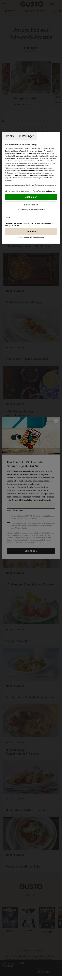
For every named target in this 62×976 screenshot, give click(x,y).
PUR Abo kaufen (31, 231)
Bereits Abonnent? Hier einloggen (31, 237)
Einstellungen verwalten (31, 205)
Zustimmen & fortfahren (31, 197)
